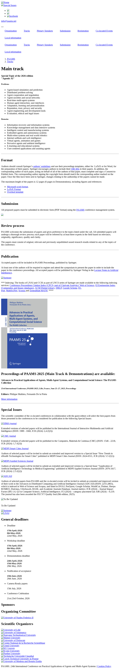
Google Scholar (70, 288)
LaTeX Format (14, 189)
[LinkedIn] (8, 10)
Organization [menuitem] (11, 31)
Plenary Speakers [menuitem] (45, 31)
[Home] (5, 2)
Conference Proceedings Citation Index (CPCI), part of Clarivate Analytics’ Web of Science (52, 285)
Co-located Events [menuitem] (104, 31)
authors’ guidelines (41, 166)
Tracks (10, 61)
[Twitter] (8, 13)
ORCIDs (75, 169)
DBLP (59, 288)
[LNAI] (5, 513)
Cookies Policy (104, 666)
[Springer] (6, 510)
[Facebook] (12, 16)
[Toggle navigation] (2, 26)
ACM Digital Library (45, 288)
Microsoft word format (17, 186)
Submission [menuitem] (65, 31)
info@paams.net (8, 21)
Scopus (22, 290)
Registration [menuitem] (83, 31)
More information (9, 399)
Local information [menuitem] (13, 38)
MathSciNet (11, 290)
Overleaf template (15, 192)
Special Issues (10, 5)
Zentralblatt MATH (39, 290)
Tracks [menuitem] (27, 31)
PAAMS (11, 59)
